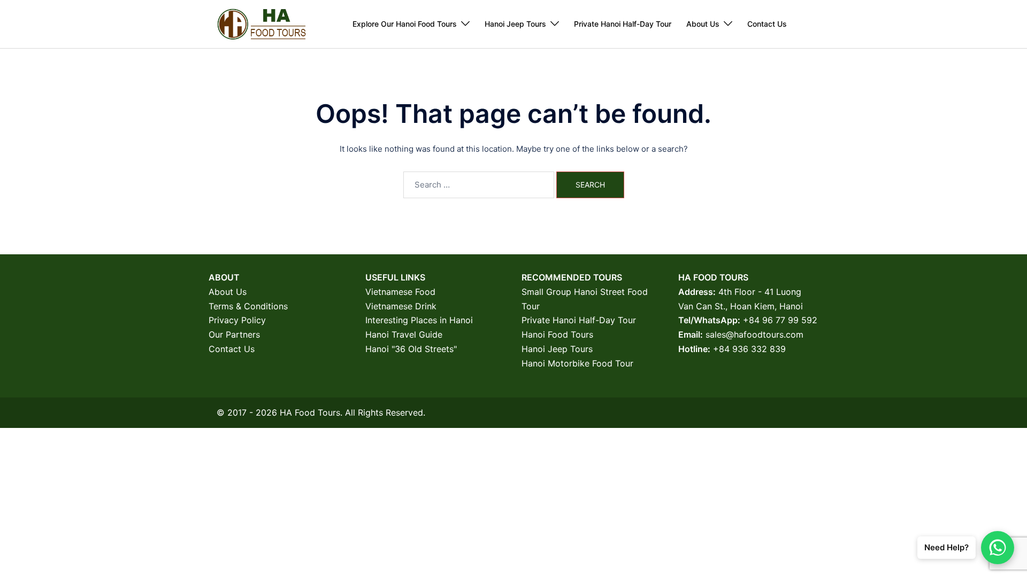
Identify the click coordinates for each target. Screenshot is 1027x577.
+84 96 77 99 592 (780, 320)
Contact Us (767, 23)
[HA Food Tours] (261, 23)
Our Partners (234, 334)
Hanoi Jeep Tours (515, 23)
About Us (702, 23)
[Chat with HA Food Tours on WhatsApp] (997, 547)
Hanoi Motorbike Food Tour (577, 363)
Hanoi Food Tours (557, 334)
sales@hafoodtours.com (754, 334)
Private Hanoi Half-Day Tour (622, 23)
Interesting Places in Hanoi (419, 320)
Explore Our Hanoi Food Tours (404, 23)
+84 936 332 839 (749, 349)
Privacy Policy (237, 320)
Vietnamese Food (400, 291)
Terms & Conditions (248, 306)
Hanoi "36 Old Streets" (411, 349)
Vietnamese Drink (400, 306)
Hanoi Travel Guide (403, 334)
